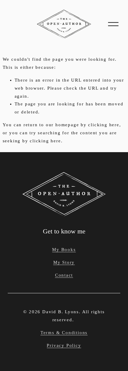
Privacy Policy (64, 345)
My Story (64, 262)
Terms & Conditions (64, 332)
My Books (64, 249)
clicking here (103, 124)
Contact (64, 275)
